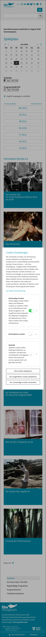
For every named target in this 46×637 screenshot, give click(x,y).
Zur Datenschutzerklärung (15, 291)
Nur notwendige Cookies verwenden (23, 382)
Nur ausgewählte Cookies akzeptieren (23, 377)
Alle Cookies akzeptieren (23, 371)
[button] (36, 310)
